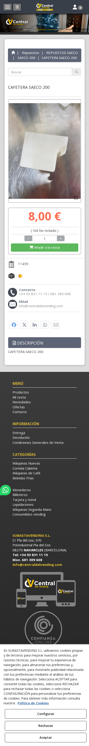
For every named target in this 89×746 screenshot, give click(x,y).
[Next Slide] (75, 151)
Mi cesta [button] (19, 397)
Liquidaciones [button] (23, 504)
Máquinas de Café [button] (26, 473)
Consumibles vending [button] (29, 514)
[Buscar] (76, 72)
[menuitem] (45, 392)
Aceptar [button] (45, 737)
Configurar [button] (45, 714)
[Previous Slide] (14, 151)
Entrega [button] (19, 432)
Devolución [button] (21, 437)
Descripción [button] (29, 343)
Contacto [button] (20, 411)
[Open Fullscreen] (76, 197)
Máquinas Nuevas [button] (26, 463)
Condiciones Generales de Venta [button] (38, 442)
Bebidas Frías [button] (23, 478)
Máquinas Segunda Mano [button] (32, 509)
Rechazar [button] (45, 725)
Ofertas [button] (19, 407)
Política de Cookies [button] (33, 703)
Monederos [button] (22, 490)
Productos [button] (21, 392)
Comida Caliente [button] (25, 468)
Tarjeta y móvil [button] (24, 499)
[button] (44, 6)
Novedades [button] (22, 402)
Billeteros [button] (20, 494)
